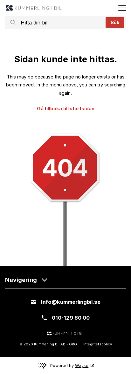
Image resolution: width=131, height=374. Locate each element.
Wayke (81, 365)
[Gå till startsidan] (33, 8)
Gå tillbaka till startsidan (65, 109)
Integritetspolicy (97, 344)
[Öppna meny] (122, 8)
